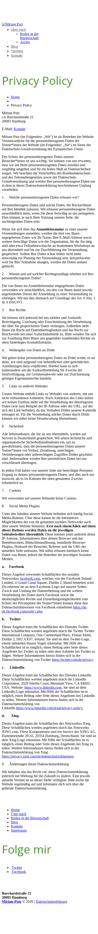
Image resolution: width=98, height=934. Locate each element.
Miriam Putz (11, 901)
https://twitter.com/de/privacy (72, 660)
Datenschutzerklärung (51, 901)
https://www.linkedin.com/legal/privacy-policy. (49, 708)
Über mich (18, 29)
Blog (14, 46)
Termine (17, 51)
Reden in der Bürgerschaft (29, 36)
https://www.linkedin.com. (43, 687)
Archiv (25, 42)
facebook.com (30, 578)
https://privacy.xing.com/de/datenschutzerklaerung (38, 756)
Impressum (19, 830)
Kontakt (17, 55)
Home (15, 97)
